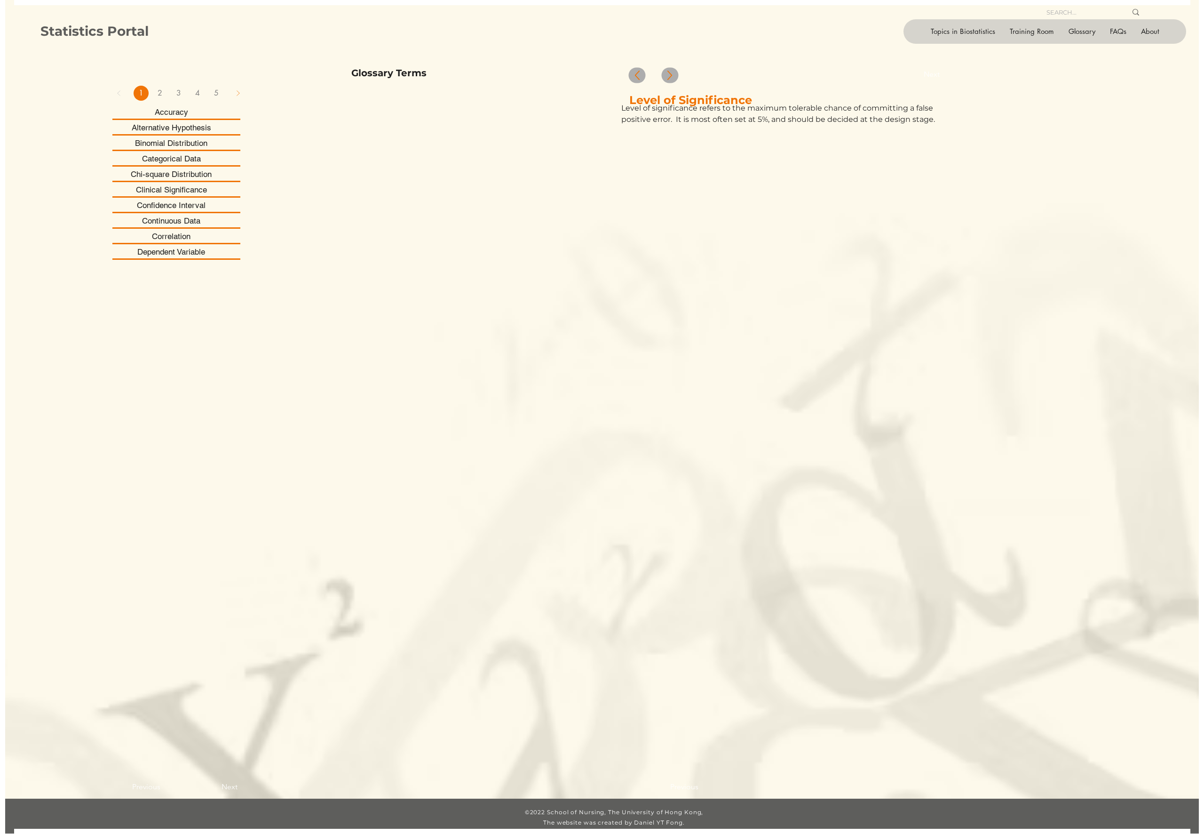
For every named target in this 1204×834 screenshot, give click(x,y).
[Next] (238, 93)
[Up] (637, 75)
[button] (962, 31)
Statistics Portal (94, 31)
